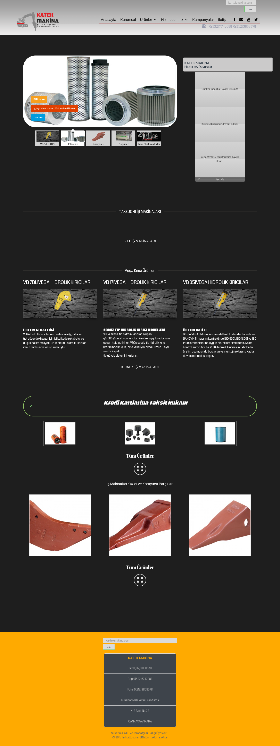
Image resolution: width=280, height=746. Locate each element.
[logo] (44, 5)
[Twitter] (256, 20)
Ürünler (146, 20)
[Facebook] (234, 20)
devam (38, 117)
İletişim (224, 20)
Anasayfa (108, 20)
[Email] (241, 20)
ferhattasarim (130, 737)
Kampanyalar (203, 20)
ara (250, 9)
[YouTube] (248, 20)
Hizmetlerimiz (172, 20)
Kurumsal (128, 20)
